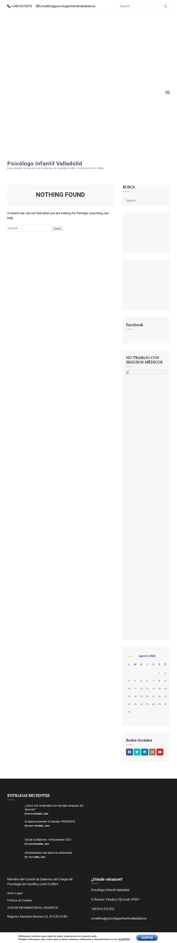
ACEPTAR (147, 937)
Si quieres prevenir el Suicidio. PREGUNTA (50, 821)
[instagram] (152, 752)
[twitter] (137, 752)
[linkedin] (144, 752)
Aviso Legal (14, 893)
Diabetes (46, 879)
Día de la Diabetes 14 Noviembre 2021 (48, 839)
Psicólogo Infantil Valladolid (44, 163)
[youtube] (159, 752)
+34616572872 (21, 6)
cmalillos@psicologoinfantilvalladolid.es (67, 6)
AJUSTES (124, 939)
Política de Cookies (19, 900)
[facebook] (129, 752)
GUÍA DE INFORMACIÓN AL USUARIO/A (32, 907)
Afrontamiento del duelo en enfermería (48, 852)
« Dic (129, 656)
